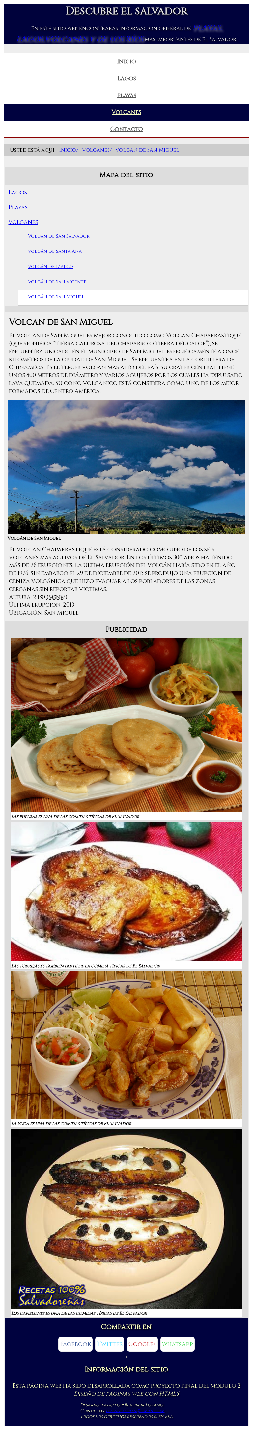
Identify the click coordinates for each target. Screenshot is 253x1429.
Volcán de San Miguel (147, 150)
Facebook (75, 1344)
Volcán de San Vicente (57, 282)
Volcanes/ (97, 150)
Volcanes (126, 112)
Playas (126, 95)
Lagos (126, 79)
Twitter (110, 1344)
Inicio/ (69, 150)
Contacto (126, 129)
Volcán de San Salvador (59, 236)
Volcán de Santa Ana (55, 251)
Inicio (126, 62)
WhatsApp (177, 1344)
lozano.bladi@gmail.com (135, 1411)
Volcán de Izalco (50, 266)
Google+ (142, 1344)
